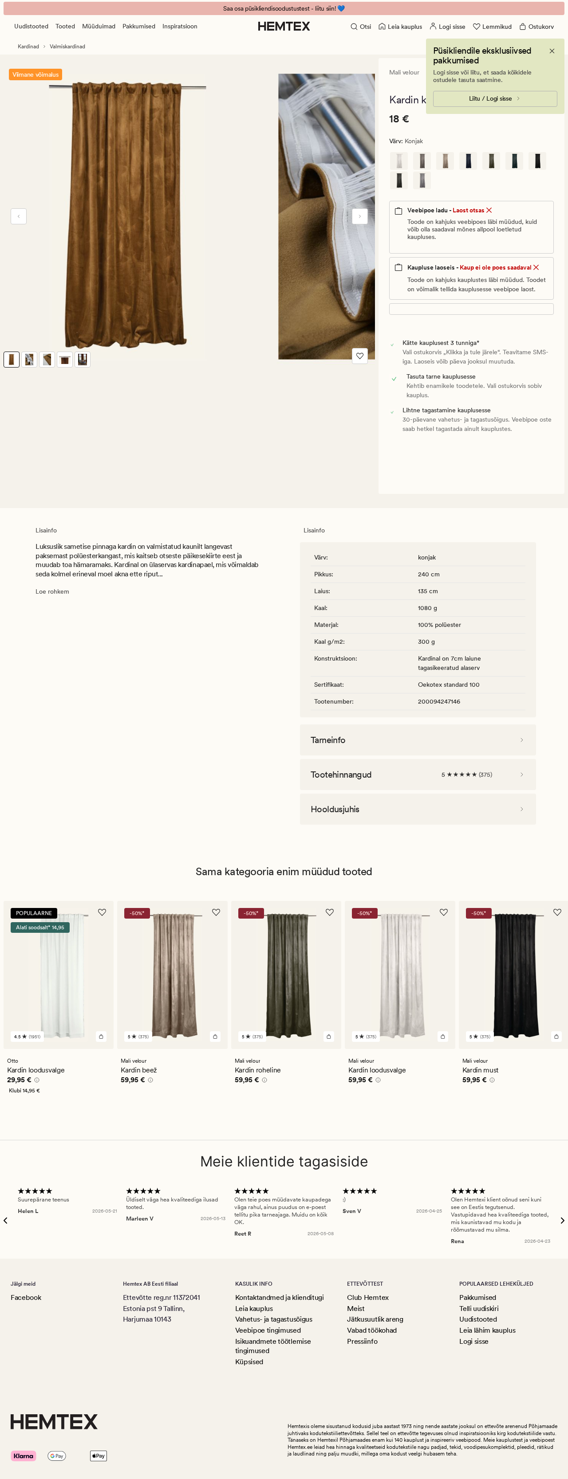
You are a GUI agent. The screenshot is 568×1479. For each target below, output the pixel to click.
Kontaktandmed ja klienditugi (279, 1297)
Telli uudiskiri (478, 1308)
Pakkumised (138, 26)
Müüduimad (98, 26)
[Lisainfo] (35, 1081)
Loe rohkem (52, 591)
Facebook (26, 1297)
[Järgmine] (360, 216)
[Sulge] (552, 51)
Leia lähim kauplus (487, 1330)
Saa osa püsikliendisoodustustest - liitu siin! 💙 (284, 8)
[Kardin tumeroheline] (514, 161)
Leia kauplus (254, 1308)
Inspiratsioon (179, 26)
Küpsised (249, 1362)
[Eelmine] (19, 216)
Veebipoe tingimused (268, 1330)
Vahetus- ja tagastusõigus (273, 1319)
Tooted (65, 26)
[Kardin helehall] (422, 180)
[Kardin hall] (399, 180)
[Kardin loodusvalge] (399, 161)
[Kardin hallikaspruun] (422, 161)
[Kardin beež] (445, 161)
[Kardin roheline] (491, 161)
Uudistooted (31, 26)
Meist (355, 1308)
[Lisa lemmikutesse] (360, 356)
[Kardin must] (537, 161)
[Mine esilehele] (284, 26)
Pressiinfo (362, 1341)
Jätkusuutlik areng (375, 1319)
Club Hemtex (367, 1297)
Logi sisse (474, 1341)
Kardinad (28, 46)
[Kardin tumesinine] (468, 161)
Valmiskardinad (67, 46)
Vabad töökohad (372, 1330)
